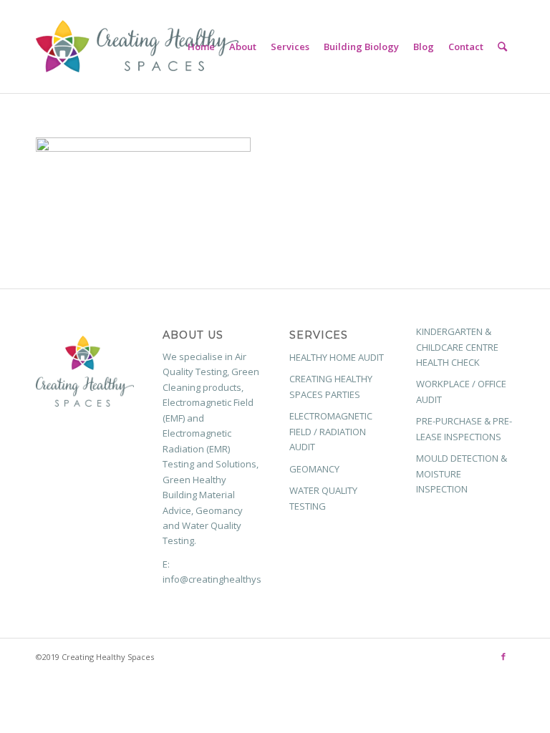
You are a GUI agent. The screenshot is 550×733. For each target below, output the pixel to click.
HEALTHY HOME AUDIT (336, 357)
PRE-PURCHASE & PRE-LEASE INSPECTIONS (464, 428)
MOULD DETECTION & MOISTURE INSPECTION (461, 473)
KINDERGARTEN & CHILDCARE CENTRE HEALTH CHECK (457, 347)
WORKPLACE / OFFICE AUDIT (461, 391)
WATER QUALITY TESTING (323, 498)
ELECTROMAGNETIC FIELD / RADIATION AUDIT (330, 431)
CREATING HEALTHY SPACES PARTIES (330, 386)
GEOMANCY (314, 468)
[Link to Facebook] (503, 656)
